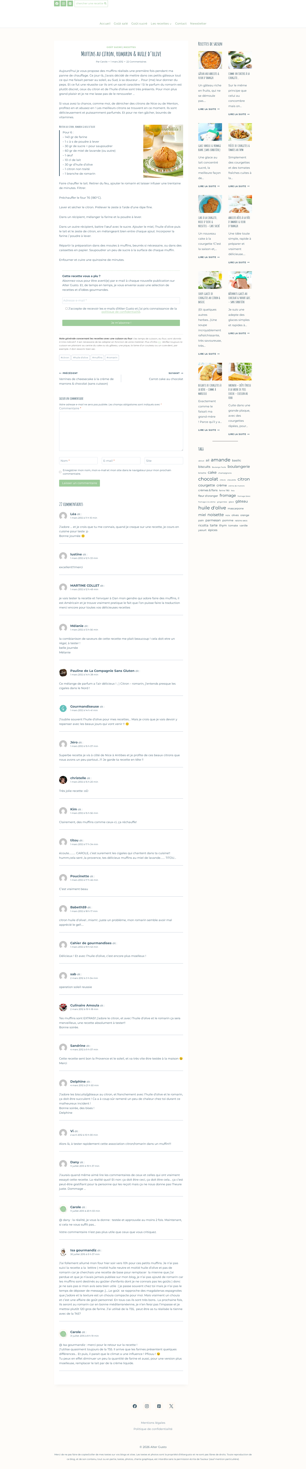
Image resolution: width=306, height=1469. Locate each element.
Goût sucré (139, 23)
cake (212, 472)
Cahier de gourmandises (91, 943)
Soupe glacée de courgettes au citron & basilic (209, 298)
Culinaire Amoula (84, 1005)
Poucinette (79, 876)
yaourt (202, 530)
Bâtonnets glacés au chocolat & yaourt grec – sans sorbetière (239, 298)
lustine (76, 554)
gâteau (241, 501)
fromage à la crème (206, 502)
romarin (112, 357)
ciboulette (231, 480)
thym (223, 525)
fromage (228, 495)
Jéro (74, 742)
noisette (216, 514)
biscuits (204, 467)
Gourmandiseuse (84, 706)
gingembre (222, 502)
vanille (244, 525)
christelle (78, 778)
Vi (72, 1131)
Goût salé (121, 23)
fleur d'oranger (208, 495)
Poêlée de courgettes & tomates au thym (239, 148)
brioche (202, 473)
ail (207, 460)
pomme (227, 520)
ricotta (203, 525)
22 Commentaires (136, 61)
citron (65, 357)
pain (201, 520)
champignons (225, 473)
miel (202, 515)
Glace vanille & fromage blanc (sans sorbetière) (209, 148)
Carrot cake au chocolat (166, 376)
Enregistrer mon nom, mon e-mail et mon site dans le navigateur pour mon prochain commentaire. (117, 472)
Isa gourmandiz (83, 1250)
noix (227, 515)
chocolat (208, 479)
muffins (97, 357)
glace (231, 502)
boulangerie (239, 466)
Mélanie (77, 626)
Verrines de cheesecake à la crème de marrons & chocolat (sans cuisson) (86, 378)
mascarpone (236, 508)
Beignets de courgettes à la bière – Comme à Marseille (209, 389)
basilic (236, 460)
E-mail (109, 461)
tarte (214, 525)
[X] (171, 1406)
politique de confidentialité (121, 312)
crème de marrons (236, 486)
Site (149, 461)
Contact (181, 23)
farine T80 (224, 490)
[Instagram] (63, 3)
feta (232, 490)
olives (235, 515)
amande (220, 460)
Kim (73, 809)
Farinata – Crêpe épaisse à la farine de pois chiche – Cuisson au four (239, 391)
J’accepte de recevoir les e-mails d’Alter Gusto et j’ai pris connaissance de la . (122, 310)
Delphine (78, 1081)
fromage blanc (244, 496)
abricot (201, 461)
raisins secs (241, 520)
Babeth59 (78, 907)
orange (244, 515)
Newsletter (198, 23)
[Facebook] (57, 3)
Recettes (130, 47)
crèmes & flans (208, 490)
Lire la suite (208, 109)
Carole (75, 1207)
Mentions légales (153, 1423)
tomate (233, 525)
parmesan (213, 520)
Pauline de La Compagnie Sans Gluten (102, 671)
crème (222, 485)
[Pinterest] (70, 3)
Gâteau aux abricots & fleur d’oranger (208, 76)
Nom (65, 461)
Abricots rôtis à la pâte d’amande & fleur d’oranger (239, 222)
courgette (206, 485)
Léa (73, 514)
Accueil (105, 23)
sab (73, 974)
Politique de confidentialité (153, 1429)
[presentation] (210, 60)
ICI (159, 342)
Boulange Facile (219, 467)
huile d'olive (80, 357)
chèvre (223, 480)
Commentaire (70, 408)
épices (212, 530)
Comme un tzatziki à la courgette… (239, 76)
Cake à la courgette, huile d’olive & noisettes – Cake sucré (209, 222)
